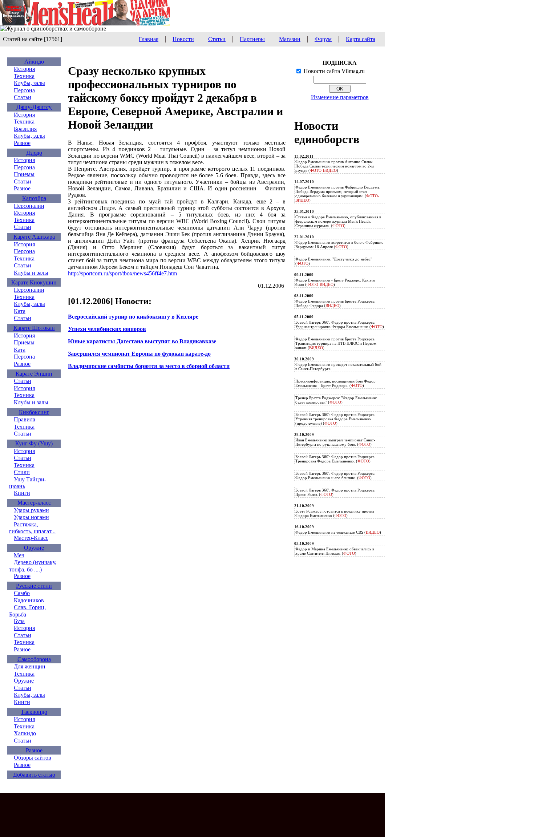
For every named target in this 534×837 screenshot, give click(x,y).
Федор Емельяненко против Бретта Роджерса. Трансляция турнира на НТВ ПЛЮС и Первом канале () (335, 343)
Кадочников (29, 600)
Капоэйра (34, 198)
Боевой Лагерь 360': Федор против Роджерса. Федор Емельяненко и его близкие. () (335, 475)
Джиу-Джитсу (34, 107)
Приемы (24, 174)
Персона (24, 90)
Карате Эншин (34, 374)
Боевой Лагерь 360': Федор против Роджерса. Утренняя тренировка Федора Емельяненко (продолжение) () (335, 418)
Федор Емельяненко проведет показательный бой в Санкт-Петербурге (338, 366)
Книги (22, 493)
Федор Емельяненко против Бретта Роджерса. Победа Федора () (335, 303)
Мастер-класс (34, 503)
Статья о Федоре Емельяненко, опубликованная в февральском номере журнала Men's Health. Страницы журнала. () (338, 221)
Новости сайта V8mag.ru (334, 71)
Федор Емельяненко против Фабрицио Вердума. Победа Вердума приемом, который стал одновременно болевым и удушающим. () (337, 193)
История (24, 69)
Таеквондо (34, 712)
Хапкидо (25, 733)
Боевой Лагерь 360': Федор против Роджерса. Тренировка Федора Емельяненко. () (335, 458)
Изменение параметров (340, 97)
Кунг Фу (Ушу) (34, 443)
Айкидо (34, 61)
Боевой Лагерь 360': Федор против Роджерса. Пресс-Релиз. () (335, 492)
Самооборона (34, 659)
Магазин (289, 39)
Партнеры (252, 39)
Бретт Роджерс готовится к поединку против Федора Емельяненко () (334, 513)
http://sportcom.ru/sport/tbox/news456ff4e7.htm (122, 273)
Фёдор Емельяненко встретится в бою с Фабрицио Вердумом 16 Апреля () (339, 244)
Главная (148, 39)
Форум (323, 39)
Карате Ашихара (34, 237)
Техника (24, 76)
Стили (22, 472)
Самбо (22, 593)
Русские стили (34, 586)
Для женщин (29, 666)
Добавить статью (34, 775)
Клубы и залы (31, 273)
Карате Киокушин (34, 282)
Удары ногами (31, 517)
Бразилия (25, 129)
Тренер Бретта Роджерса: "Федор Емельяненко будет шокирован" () (336, 400)
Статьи (217, 39)
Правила (24, 419)
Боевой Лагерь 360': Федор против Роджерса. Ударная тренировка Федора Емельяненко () (339, 324)
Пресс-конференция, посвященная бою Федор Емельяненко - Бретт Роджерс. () (335, 383)
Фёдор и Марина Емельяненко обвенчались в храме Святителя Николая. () (334, 551)
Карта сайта (360, 39)
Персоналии (29, 206)
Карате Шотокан (34, 328)
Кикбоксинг (34, 412)
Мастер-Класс (31, 538)
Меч (19, 555)
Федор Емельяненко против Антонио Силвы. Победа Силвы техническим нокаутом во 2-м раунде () (334, 166)
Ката (19, 311)
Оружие (34, 548)
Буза (19, 621)
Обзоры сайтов (32, 758)
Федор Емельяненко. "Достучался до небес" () (333, 261)
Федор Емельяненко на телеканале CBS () (338, 532)
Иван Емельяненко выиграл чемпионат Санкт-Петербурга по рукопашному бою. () (335, 442)
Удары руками (31, 510)
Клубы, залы (29, 83)
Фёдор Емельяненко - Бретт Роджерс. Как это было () (335, 282)
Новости (183, 39)
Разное (22, 143)
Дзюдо (34, 153)
